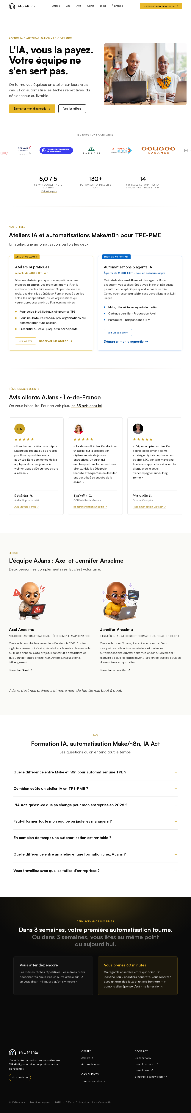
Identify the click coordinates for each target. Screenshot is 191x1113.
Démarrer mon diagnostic (161, 5)
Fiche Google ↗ (49, 191)
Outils (90, 5)
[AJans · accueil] (22, 6)
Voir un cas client (117, 332)
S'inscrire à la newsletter (151, 1076)
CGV (68, 1102)
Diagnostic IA (143, 1058)
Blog (103, 5)
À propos (117, 5)
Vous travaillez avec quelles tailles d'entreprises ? (56, 870)
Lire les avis (25, 340)
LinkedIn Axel (144, 1070)
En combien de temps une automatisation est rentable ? (62, 837)
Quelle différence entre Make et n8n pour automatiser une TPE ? (69, 771)
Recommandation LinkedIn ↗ (90, 506)
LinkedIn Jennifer (146, 1064)
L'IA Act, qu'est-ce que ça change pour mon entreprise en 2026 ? (70, 804)
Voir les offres (72, 108)
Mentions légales (40, 1102)
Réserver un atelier (53, 341)
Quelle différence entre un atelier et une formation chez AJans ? (69, 854)
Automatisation (91, 1064)
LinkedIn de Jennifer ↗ (115, 670)
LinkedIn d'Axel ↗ (20, 670)
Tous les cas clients (93, 1081)
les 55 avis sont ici (86, 405)
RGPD (58, 1102)
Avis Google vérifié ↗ (26, 506)
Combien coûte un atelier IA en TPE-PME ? (50, 788)
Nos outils (20, 1077)
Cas (68, 5)
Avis (78, 5)
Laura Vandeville (101, 1102)
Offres (56, 5)
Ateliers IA (87, 1058)
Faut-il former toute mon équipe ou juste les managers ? (62, 821)
